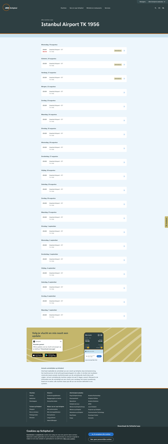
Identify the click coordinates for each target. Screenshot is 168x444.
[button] (166, 222)
